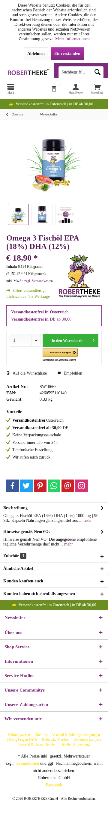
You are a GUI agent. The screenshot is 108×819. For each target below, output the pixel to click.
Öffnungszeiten (19, 735)
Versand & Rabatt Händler (37, 744)
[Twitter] (26, 486)
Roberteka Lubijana (87, 739)
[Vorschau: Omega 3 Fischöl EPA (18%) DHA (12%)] (18, 214)
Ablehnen (36, 53)
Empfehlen (72, 373)
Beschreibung (15, 508)
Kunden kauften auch (23, 581)
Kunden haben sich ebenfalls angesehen (39, 593)
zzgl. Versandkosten (38, 281)
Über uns (41, 735)
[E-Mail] (68, 486)
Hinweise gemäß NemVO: (26, 531)
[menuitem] (11, 88)
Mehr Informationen (72, 39)
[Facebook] (12, 486)
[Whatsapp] (54, 486)
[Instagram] (81, 486)
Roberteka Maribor (55, 739)
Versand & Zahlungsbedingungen (76, 735)
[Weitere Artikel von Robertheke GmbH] (79, 276)
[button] (60, 355)
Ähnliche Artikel (18, 568)
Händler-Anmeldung (75, 744)
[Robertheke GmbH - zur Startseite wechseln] (27, 72)
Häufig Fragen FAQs (22, 739)
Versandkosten (27, 763)
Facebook (54, 785)
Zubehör (13, 556)
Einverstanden (67, 53)
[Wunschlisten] (54, 88)
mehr (86, 520)
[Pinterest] (40, 486)
